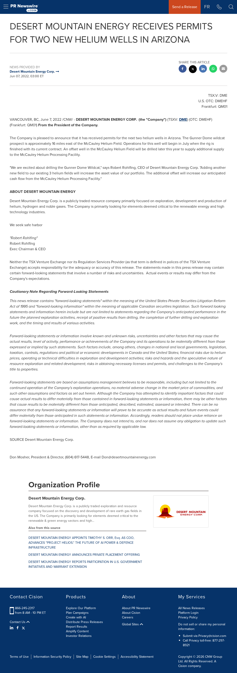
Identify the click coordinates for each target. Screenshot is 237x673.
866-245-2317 (24, 608)
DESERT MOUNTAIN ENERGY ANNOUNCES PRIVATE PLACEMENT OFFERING (84, 554)
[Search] (231, 7)
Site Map (82, 656)
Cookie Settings (104, 656)
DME (183, 119)
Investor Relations (79, 635)
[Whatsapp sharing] (213, 69)
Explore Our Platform (81, 608)
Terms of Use (19, 656)
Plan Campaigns (77, 612)
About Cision (131, 612)
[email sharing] (223, 69)
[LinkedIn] (12, 628)
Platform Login (188, 612)
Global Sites (131, 624)
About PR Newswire (136, 608)
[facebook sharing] (183, 69)
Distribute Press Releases (84, 622)
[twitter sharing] (193, 69)
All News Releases (191, 608)
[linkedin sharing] (203, 69)
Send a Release (184, 6)
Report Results (76, 626)
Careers (127, 617)
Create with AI (76, 617)
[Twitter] (23, 628)
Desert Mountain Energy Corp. (56, 498)
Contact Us (18, 622)
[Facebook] (18, 628)
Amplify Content (77, 631)
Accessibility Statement (137, 656)
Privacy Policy (188, 617)
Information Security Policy (52, 656)
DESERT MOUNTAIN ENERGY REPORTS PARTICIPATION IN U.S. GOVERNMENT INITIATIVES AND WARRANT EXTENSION (85, 564)
